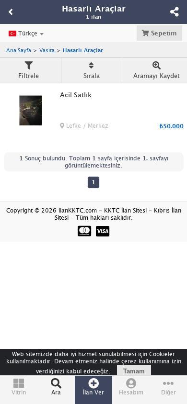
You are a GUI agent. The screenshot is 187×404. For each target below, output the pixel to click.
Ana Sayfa (18, 50)
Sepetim (163, 33)
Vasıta (47, 50)
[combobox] (26, 33)
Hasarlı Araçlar (83, 50)
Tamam (134, 371)
